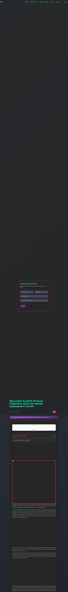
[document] (34, 296)
